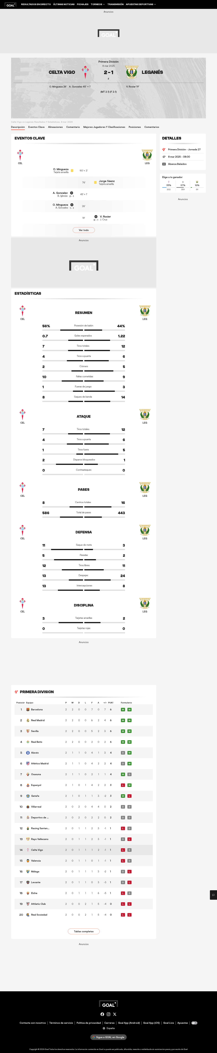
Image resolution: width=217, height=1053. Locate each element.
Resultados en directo (36, 4)
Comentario (73, 127)
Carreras (109, 1022)
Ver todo (84, 230)
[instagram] (108, 1015)
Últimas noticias (64, 4)
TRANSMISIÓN (115, 4)
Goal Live (168, 1022)
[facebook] (102, 1015)
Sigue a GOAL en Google (110, 1037)
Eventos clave (36, 127)
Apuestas (182, 1022)
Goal (47, 1049)
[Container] (52, 72)
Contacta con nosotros (33, 1022)
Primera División (108, 61)
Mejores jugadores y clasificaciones (104, 127)
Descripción (18, 127)
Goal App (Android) (129, 1022)
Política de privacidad (89, 1022)
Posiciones (135, 127)
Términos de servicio (61, 1022)
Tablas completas (84, 931)
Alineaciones (55, 127)
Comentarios (151, 127)
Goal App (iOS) (151, 1022)
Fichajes (82, 4)
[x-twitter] (114, 1015)
